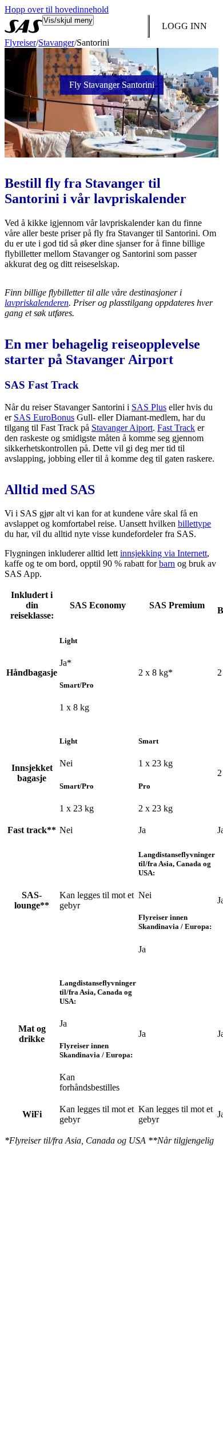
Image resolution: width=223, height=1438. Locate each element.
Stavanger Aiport (122, 428)
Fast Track (176, 428)
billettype (194, 523)
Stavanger (56, 42)
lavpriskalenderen (37, 303)
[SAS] (23, 26)
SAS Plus (149, 407)
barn (167, 563)
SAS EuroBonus (44, 417)
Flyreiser (20, 42)
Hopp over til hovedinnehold (57, 9)
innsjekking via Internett (163, 553)
